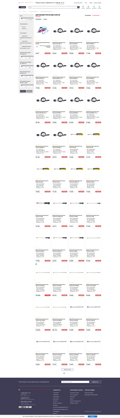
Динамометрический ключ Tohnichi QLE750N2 (58, 285)
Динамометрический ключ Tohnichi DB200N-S (75, 112)
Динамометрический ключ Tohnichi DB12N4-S (42, 78)
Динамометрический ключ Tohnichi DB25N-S (75, 78)
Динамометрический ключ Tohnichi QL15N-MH (58, 354)
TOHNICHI (45, 19)
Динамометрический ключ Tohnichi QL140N (92, 216)
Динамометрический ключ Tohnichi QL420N (92, 250)
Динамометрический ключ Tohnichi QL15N (58, 181)
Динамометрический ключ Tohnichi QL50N (42, 216)
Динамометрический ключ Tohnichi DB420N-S (58, 147)
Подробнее (81, 416)
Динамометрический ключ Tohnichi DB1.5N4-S (58, 43)
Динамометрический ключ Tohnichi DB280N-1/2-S (92, 112)
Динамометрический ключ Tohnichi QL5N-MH (92, 319)
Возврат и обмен (74, 403)
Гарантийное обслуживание (91, 394)
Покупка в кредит (89, 392)
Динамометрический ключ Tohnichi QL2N (75, 147)
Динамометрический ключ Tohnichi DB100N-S (58, 112)
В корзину (48, 53)
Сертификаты (56, 411)
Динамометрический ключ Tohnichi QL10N (42, 181)
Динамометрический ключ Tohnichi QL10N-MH (42, 354)
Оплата (71, 399)
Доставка (72, 396)
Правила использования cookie (60, 409)
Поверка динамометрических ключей (43, 43)
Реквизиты (55, 394)
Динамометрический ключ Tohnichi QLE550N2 (42, 285)
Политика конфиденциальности (60, 407)
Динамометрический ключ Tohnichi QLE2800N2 (58, 319)
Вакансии (55, 405)
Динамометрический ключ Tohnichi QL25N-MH (75, 354)
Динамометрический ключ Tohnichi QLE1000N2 (75, 285)
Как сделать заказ (74, 392)
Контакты (55, 401)
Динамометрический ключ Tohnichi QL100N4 (75, 216)
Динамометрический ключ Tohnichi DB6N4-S (92, 43)
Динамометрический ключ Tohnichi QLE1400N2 (92, 285)
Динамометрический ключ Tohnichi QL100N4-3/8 (58, 216)
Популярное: (39, 19)
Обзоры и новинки (97, 2)
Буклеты (55, 413)
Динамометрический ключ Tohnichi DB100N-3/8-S (42, 112)
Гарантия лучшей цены (75, 401)
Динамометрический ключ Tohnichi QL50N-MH (92, 354)
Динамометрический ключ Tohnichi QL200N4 (42, 250)
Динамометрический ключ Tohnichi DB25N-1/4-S (58, 78)
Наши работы (56, 396)
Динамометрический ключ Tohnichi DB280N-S (42, 147)
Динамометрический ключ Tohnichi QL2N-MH (75, 319)
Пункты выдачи (74, 394)
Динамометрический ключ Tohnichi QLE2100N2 (42, 319)
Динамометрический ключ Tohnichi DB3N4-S (75, 43)
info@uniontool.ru (25, 397)
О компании (56, 392)
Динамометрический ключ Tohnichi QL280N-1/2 (58, 250)
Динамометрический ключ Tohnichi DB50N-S (92, 78)
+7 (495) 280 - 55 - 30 (25, 392)
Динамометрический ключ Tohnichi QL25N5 (92, 181)
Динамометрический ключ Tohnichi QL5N (92, 147)
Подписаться (95, 381)
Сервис (90, 2)
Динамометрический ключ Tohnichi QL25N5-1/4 (75, 181)
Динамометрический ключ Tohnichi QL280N (75, 250)
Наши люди (55, 399)
